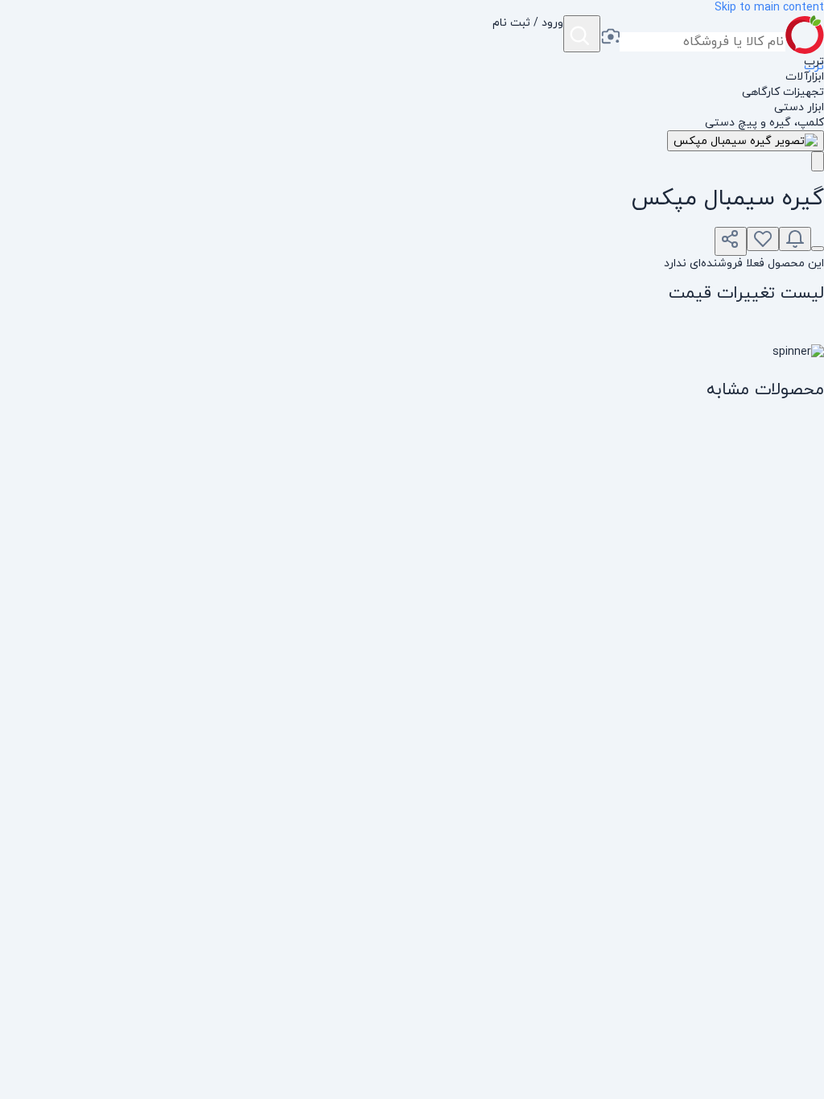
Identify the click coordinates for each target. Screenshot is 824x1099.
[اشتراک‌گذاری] (731, 241)
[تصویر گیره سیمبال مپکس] (745, 140)
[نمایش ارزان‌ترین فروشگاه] (817, 248)
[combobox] (702, 41)
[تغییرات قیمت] (795, 239)
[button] (527, 34)
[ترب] (804, 34)
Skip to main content (769, 7)
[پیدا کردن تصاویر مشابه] (817, 161)
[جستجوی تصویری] (610, 38)
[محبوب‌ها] (763, 239)
